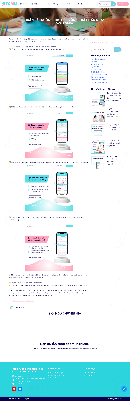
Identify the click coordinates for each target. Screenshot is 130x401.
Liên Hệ (79, 4)
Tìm (117, 49)
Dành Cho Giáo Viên (98, 77)
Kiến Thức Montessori (98, 59)
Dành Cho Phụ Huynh (98, 80)
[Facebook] (20, 389)
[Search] (113, 4)
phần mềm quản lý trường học (23, 301)
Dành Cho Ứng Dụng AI (99, 82)
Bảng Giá (47, 4)
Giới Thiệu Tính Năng (98, 72)
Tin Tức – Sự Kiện (97, 64)
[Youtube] (14, 389)
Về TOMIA (22, 4)
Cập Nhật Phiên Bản (98, 67)
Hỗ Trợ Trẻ (94, 62)
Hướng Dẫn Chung (97, 69)
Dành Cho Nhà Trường (99, 74)
